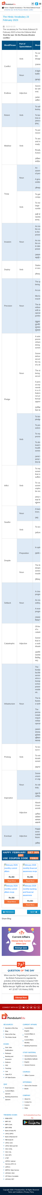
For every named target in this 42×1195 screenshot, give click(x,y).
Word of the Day (10, 1034)
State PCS (8, 1074)
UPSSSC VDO (9, 1173)
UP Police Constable (11, 1176)
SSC (6, 1065)
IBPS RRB (8, 1127)
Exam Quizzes (9, 1088)
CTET (7, 1158)
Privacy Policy (29, 1192)
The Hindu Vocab (10, 1037)
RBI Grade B (9, 1140)
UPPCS (7, 1167)
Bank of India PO (10, 1131)
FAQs (26, 1108)
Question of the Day (11, 1028)
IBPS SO (8, 1121)
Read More (12, 881)
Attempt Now (21, 998)
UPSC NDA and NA (11, 1146)
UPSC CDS (9, 1143)
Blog (6, 1031)
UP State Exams (10, 1077)
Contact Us (28, 1102)
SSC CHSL (8, 1149)
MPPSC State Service (12, 1170)
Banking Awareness (30, 1046)
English (26, 1062)
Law (6, 1071)
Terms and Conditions (15, 1192)
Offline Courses (29, 1075)
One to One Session (30, 1085)
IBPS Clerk (8, 1124)
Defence (8, 1062)
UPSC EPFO (9, 1134)
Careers (27, 1105)
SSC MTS (8, 1155)
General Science (29, 1065)
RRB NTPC (8, 1118)
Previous (9, 912)
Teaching (8, 1068)
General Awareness (30, 1056)
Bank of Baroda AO (11, 1137)
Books (26, 1089)
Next (32, 912)
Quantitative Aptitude (31, 1059)
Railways (8, 1053)
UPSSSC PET (9, 1179)
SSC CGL (8, 1152)
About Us (27, 1099)
